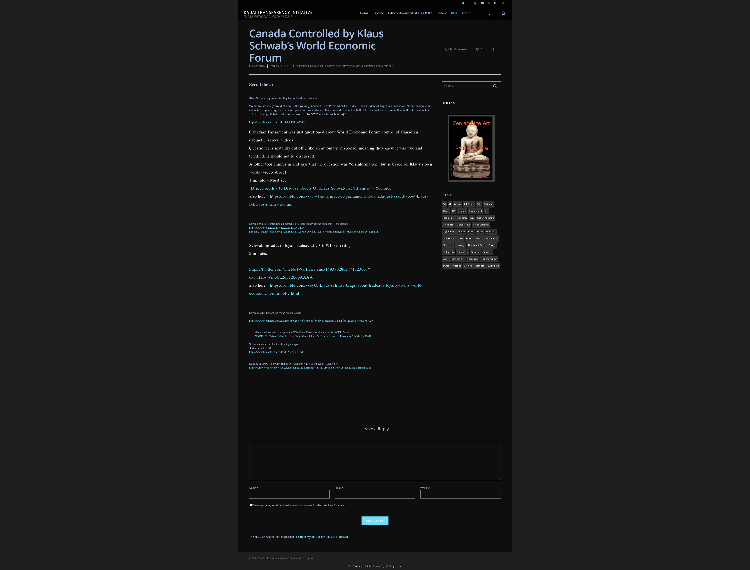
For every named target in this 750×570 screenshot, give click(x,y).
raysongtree (258, 66)
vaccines (457, 266)
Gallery (442, 13)
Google (461, 231)
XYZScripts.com (394, 566)
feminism (447, 218)
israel (468, 238)
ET (486, 211)
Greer (471, 231)
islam (460, 238)
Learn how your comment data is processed (322, 536)
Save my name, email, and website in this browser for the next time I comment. (300, 505)
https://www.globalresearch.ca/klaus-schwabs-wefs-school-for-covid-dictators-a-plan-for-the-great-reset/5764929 (311, 320)
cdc (479, 204)
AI (450, 204)
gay (472, 218)
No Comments (458, 49)
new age (460, 245)
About (466, 13)
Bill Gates (469, 204)
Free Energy (461, 218)
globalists (448, 225)
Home (364, 13)
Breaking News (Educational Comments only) (317, 66)
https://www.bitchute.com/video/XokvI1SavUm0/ (276, 227)
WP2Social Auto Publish (360, 566)
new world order (476, 245)
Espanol (378, 13)
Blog (454, 13)
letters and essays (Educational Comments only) (368, 66)
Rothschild (462, 252)
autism (457, 204)
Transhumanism (489, 259)
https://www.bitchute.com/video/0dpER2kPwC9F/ (276, 122)
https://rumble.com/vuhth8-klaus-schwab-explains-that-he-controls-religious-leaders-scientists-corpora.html (320, 231)
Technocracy (456, 259)
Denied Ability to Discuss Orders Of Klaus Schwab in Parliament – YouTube (321, 188)
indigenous (448, 238)
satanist (487, 252)
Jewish (478, 238)
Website (425, 487)
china (446, 211)
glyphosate (448, 231)
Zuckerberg (493, 266)
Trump (446, 266)
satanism (475, 252)
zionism (468, 266)
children (488, 204)
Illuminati (490, 231)
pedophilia (448, 252)
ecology (462, 211)
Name (253, 487)
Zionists (480, 266)
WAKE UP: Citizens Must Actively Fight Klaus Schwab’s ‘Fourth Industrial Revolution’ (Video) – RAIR (313, 336)
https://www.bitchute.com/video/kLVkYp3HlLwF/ (276, 352)
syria (445, 259)
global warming (480, 225)
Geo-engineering (485, 218)
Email (339, 487)
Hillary (480, 231)
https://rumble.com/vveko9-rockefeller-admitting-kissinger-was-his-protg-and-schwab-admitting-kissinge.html (310, 367)
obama (492, 245)
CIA (453, 211)
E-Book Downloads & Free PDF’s (410, 13)
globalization (463, 225)
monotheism (491, 238)
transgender (472, 259)
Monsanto (448, 245)
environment (475, 211)
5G (444, 204)
